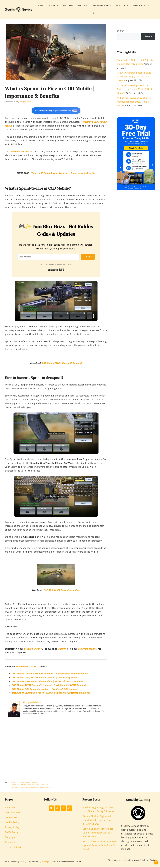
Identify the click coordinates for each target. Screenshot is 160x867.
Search (120, 30)
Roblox (51, 5)
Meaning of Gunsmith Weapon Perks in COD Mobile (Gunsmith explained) (51, 692)
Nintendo (83, 5)
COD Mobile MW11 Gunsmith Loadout (62, 362)
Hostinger (46, 861)
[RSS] (69, 808)
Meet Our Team (13, 812)
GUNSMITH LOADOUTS (28, 666)
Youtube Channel (33, 648)
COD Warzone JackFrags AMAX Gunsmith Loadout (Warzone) (30, 787)
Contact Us (11, 817)
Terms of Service (14, 846)
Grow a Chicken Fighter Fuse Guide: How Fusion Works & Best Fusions (134, 89)
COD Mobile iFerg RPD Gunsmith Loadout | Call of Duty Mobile (45, 677)
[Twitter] (51, 808)
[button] (93, 13)
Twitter (62, 648)
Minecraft (68, 5)
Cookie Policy (12, 822)
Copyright (10, 837)
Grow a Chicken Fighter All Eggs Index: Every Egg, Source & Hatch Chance (134, 76)
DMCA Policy (11, 832)
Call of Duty (12, 782)
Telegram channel (87, 648)
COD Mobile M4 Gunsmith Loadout (62, 590)
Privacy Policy (139, 5)
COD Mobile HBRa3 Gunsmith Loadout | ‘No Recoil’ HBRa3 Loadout (47, 681)
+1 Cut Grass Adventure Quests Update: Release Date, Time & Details (134, 101)
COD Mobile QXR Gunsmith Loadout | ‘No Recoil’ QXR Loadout (45, 688)
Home (40, 5)
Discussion (35, 782)
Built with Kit (56, 269)
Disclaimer (10, 842)
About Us (120, 5)
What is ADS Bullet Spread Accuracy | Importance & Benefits (62, 173)
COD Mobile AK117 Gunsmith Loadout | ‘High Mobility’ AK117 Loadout (49, 685)
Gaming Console (100, 5)
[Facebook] (63, 808)
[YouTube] (57, 808)
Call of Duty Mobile (23, 782)
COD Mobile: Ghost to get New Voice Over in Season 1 (28, 785)
